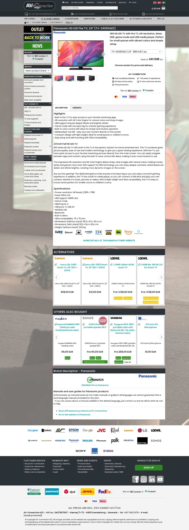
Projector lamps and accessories (33, 151)
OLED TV (27, 111)
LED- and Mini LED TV (32, 107)
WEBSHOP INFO (60, 460)
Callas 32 (118, 298)
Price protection (122, 84)
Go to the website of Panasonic (74, 414)
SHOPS (107, 460)
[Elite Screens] (60, 430)
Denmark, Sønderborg (115, 466)
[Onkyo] (60, 441)
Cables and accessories (34, 170)
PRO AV (161, 18)
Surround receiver (31, 92)
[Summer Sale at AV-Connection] (37, 40)
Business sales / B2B (114, 472)
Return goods (77, 2)
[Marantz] (46, 441)
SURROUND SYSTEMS (33, 76)
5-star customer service (150, 81)
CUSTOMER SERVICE (34, 460)
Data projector (30, 139)
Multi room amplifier (32, 100)
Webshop (109, 469)
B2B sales (122, 2)
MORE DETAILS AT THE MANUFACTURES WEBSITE (109, 240)
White (98, 358)
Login (134, 2)
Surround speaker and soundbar (33, 81)
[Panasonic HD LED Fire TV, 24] (154, 3)
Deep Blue (126, 358)
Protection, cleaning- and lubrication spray (35, 181)
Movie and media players (35, 163)
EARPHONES (89, 18)
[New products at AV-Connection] (37, 48)
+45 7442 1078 (131, 512)
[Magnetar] (33, 441)
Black (67, 358)
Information (111, 2)
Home (66, 2)
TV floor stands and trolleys (32, 123)
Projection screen (31, 146)
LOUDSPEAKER (71, 18)
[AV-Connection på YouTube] (160, 482)
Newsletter (83, 472)
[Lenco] (129, 430)
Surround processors (33, 96)
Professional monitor (33, 115)
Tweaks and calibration (34, 190)
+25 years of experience (150, 78)
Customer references (34, 466)
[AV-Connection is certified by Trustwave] (34, 491)
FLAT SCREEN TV (31, 104)
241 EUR (154, 59)
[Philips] (87, 441)
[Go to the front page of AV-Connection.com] (63, 2)
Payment (57, 466)
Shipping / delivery (61, 463)
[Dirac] (46, 430)
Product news (84, 463)
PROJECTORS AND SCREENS (32, 130)
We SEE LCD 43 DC (150, 302)
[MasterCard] (116, 97)
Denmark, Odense (113, 463)
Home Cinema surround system (34, 87)
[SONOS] (156, 441)
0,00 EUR (156, 8)
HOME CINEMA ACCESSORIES (30, 158)
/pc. (161, 59)
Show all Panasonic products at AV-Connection (82, 410)
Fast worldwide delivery (125, 78)
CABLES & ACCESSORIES (112, 18)
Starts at (144, 59)
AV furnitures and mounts (35, 166)
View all (127, 362)
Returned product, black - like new (95, 362)
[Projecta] (129, 441)
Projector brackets (31, 142)
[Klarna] (133, 97)
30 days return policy (124, 81)
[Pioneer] (101, 441)
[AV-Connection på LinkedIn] (151, 482)
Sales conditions (32, 469)
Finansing (90, 2)
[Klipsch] (115, 430)
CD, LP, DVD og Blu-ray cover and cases (33, 175)
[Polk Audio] (115, 441)
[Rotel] (142, 441)
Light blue (119, 362)
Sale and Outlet (85, 466)
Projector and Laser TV (33, 135)
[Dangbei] (33, 430)
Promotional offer (86, 469)
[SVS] (94, 451)
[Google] (87, 430)
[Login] (130, 2)
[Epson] (74, 430)
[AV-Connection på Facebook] (135, 482)
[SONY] (81, 451)
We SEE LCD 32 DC (151, 298)
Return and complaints (35, 472)
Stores (100, 2)
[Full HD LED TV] (81, 54)
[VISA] (124, 97)
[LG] (142, 430)
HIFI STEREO (29, 18)
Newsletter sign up (148, 460)
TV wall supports (31, 119)
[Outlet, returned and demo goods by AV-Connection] (37, 32)
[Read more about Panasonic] (61, 34)
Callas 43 (128, 298)
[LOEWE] (156, 430)
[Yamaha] (108, 451)
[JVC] (101, 430)
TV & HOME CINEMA (50, 18)
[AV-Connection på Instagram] (143, 482)
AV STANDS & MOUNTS (141, 18)
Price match (58, 469)
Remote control (30, 186)
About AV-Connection (35, 463)
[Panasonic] (74, 441)
